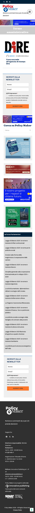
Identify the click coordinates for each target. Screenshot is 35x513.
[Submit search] (30, 130)
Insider (12, 56)
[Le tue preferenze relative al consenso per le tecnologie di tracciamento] (32, 509)
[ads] (17, 25)
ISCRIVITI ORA (17, 106)
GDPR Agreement (12, 93)
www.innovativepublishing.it (14, 474)
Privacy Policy (17, 510)
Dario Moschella (23, 56)
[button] (30, 11)
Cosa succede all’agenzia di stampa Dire (15, 62)
